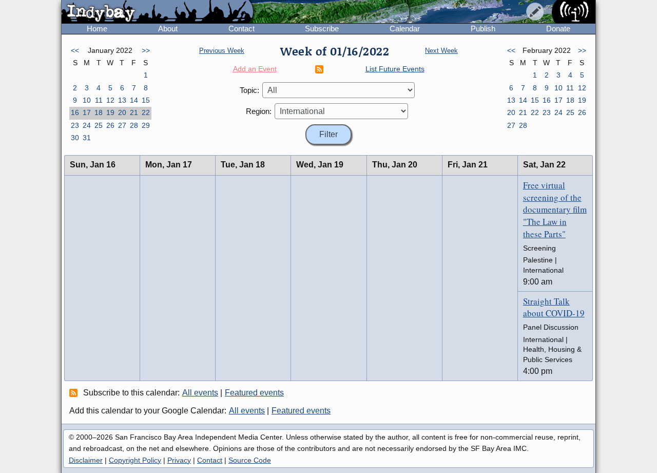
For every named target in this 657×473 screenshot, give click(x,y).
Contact (241, 28)
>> (146, 50)
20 (122, 112)
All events (200, 392)
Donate (558, 28)
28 (134, 125)
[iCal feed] (75, 392)
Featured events (254, 392)
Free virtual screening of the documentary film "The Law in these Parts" (555, 209)
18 (98, 112)
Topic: (249, 90)
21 (134, 112)
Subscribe (322, 28)
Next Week (441, 50)
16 (75, 112)
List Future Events (394, 69)
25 (98, 125)
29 (146, 125)
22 (146, 112)
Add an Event (255, 69)
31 (87, 138)
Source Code (249, 460)
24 (87, 125)
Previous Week (221, 50)
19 (110, 112)
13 (122, 100)
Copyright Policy (135, 460)
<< (75, 50)
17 (87, 112)
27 (122, 125)
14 (134, 100)
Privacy (179, 460)
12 (110, 100)
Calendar (405, 28)
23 (75, 125)
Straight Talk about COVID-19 (554, 307)
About (168, 28)
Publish (483, 28)
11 (99, 100)
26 (110, 125)
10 (87, 100)
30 (75, 138)
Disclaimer (86, 460)
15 (146, 100)
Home (97, 28)
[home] (157, 12)
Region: (259, 111)
